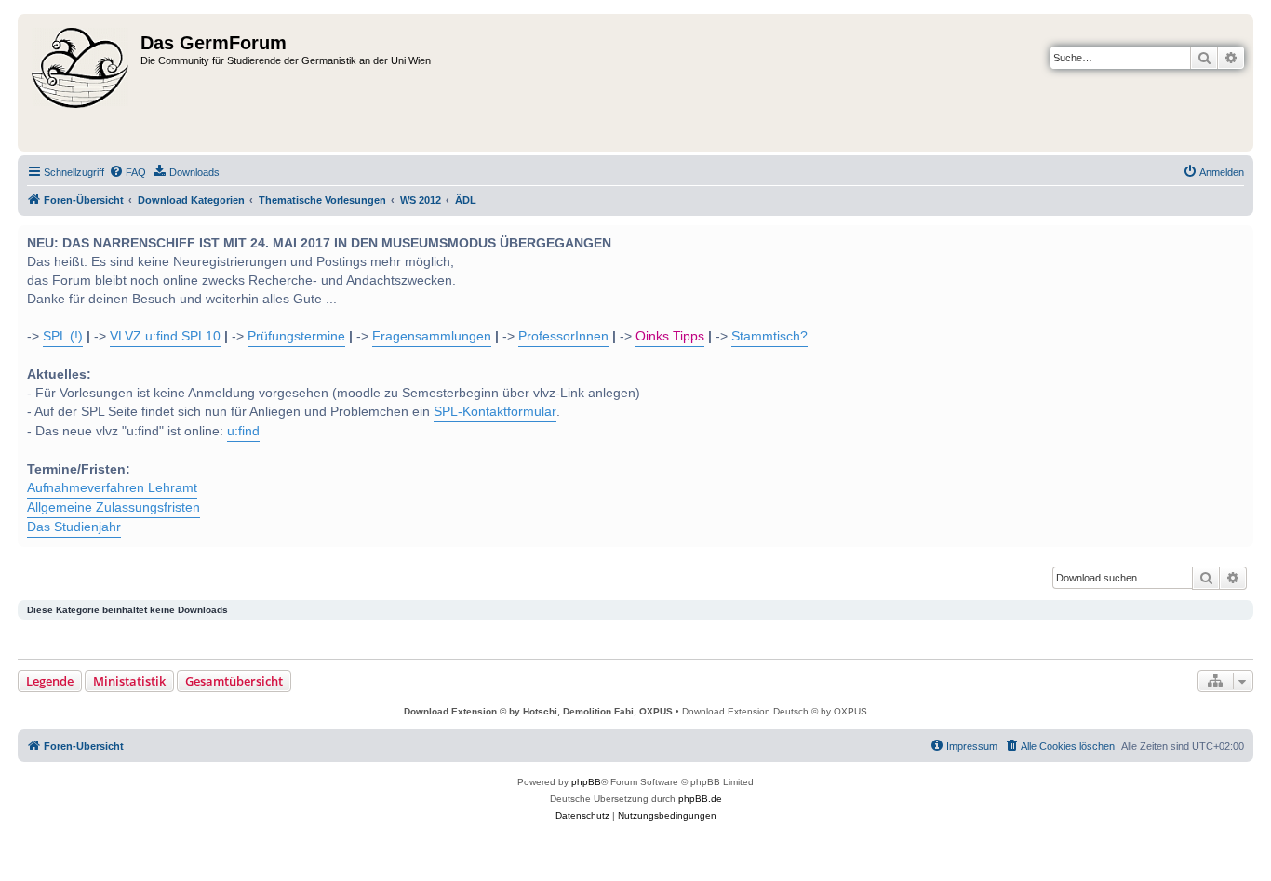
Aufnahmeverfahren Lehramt (112, 488)
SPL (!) (63, 336)
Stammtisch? (769, 336)
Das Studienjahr (74, 527)
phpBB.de (700, 799)
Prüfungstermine (296, 336)
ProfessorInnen (563, 336)
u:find (243, 431)
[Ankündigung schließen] (1237, 237)
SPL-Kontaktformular (495, 412)
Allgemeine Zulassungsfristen (113, 507)
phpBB (586, 782)
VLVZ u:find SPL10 (165, 336)
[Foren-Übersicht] (81, 83)
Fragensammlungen (431, 336)
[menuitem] (127, 172)
